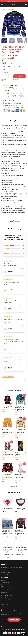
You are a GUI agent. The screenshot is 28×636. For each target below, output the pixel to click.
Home (2, 9)
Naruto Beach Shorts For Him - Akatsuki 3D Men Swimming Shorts (7, 476)
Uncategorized (9, 9)
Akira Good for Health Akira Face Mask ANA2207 (7, 510)
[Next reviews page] (25, 380)
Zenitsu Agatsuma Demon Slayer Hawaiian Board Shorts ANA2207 (7, 431)
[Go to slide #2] (12, 40)
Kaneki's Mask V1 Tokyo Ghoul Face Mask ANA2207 (20, 510)
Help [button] (25, 634)
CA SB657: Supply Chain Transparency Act (11, 589)
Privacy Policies (4, 584)
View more (14, 486)
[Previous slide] (2, 24)
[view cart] (26, 4)
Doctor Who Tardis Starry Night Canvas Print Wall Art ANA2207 (7, 532)
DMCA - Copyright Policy (6, 586)
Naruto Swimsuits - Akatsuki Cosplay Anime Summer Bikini (7, 454)
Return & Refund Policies (6, 600)
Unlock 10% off (3, 629)
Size (3, 60)
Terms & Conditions (5, 582)
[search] (23, 4)
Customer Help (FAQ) (6, 604)
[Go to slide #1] (4, 40)
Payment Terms (4, 597)
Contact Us (3, 602)
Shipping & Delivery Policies (7, 595)
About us (3, 580)
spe (14, 220)
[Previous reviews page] (17, 380)
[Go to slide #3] (19, 40)
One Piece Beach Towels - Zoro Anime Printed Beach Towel (20, 454)
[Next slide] (25, 24)
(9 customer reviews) (13, 55)
